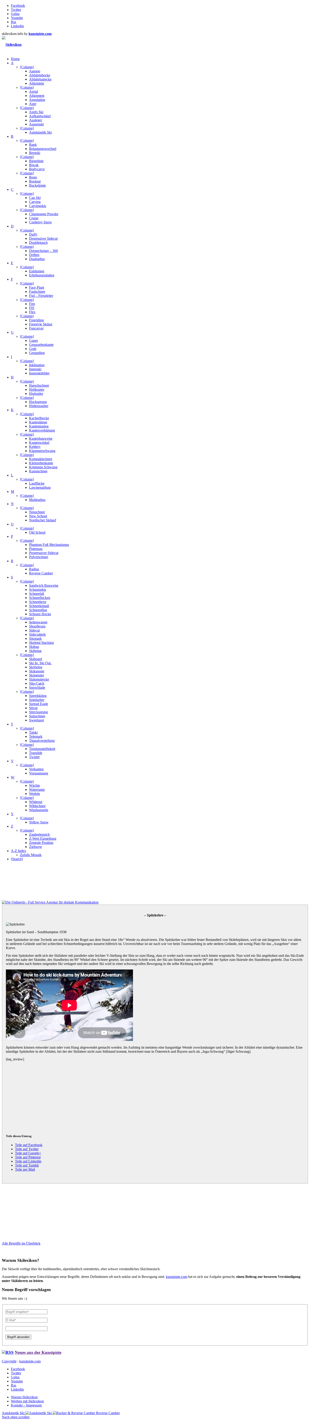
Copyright (9, 1361)
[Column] (27, 67)
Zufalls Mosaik (31, 855)
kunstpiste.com (176, 1277)
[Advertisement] (142, 1093)
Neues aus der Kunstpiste (38, 1352)
